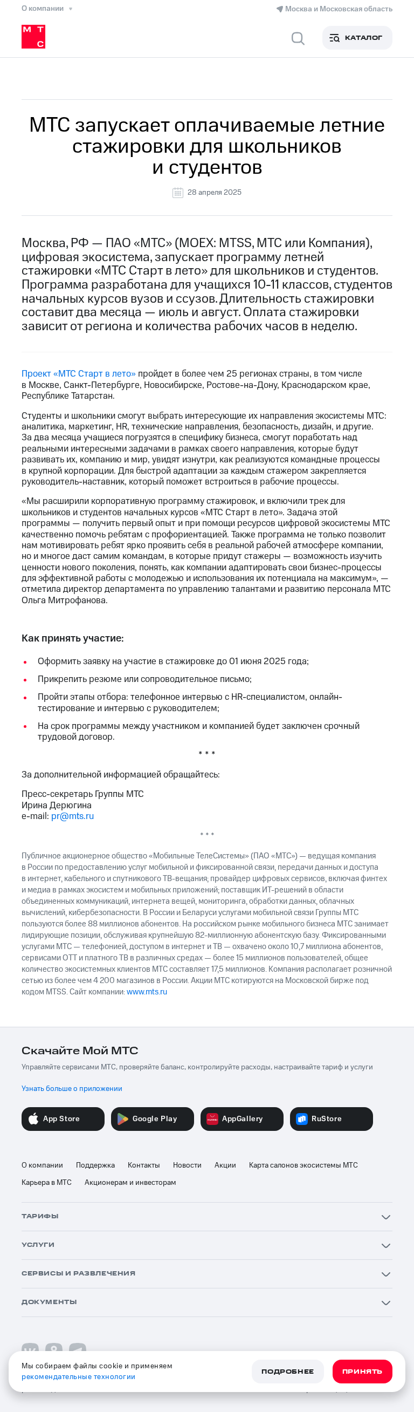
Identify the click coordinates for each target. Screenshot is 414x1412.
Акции (225, 1165)
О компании (42, 1165)
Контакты (144, 1165)
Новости (187, 1165)
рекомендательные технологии (79, 1377)
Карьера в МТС (47, 1182)
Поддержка (95, 1165)
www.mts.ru (147, 992)
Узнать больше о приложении (72, 1088)
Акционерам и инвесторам (130, 1182)
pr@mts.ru (72, 816)
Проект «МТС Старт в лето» (79, 373)
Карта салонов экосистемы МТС (303, 1165)
